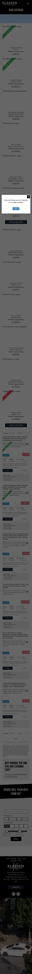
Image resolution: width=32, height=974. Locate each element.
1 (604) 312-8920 (7, 478)
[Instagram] (18, 894)
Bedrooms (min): (8, 822)
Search (16, 839)
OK (16, 208)
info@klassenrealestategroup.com (16, 877)
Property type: (8, 815)
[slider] (6, 831)
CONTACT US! (16, 887)
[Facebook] (14, 894)
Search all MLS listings (16, 222)
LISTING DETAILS (8, 470)
